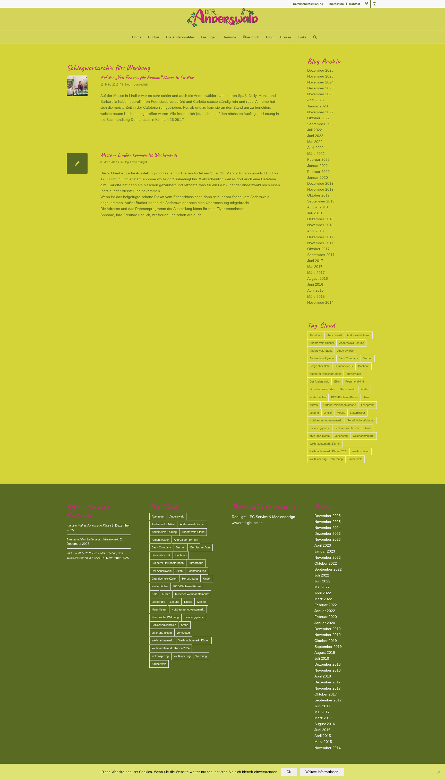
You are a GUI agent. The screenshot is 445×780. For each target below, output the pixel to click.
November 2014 (320, 302)
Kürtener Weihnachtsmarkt (339, 404)
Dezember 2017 (320, 237)
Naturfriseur (357, 412)
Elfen (337, 381)
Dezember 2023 (320, 88)
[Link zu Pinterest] (366, 4)
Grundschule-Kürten (322, 389)
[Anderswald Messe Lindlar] (77, 85)
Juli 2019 (314, 213)
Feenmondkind (354, 381)
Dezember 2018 (320, 219)
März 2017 (316, 272)
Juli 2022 (314, 130)
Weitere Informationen (321, 772)
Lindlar (328, 412)
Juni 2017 (315, 261)
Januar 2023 (317, 106)
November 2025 (320, 76)
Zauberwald (355, 459)
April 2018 (315, 231)
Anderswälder (346, 350)
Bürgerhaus (353, 373)
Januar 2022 (317, 166)
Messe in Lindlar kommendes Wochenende (138, 154)
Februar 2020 (318, 171)
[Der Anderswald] (222, 19)
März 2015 (316, 296)
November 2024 (320, 82)
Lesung (314, 412)
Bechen (367, 358)
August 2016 (317, 278)
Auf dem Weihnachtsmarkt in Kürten (89, 525)
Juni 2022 (315, 136)
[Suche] (313, 37)
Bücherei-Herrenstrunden (325, 373)
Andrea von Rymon (322, 358)
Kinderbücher (318, 397)
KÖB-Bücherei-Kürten (344, 397)
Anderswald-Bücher (322, 342)
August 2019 (317, 207)
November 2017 (320, 243)
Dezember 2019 (320, 183)
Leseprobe (367, 404)
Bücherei (363, 366)
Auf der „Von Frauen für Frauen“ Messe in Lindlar (147, 77)
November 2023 (320, 94)
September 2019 (321, 201)
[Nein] (438, 772)
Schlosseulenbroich (347, 428)
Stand (367, 428)
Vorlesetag (341, 435)
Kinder (365, 389)
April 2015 (315, 290)
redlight (143, 84)
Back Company (348, 358)
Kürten (314, 404)
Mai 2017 (314, 267)
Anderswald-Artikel (358, 335)
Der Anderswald (319, 381)
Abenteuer (316, 335)
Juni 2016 (315, 284)
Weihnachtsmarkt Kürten (325, 443)
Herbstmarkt (348, 389)
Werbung (337, 459)
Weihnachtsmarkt (363, 435)
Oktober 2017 (318, 249)
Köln (366, 397)
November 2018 (320, 225)
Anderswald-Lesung (351, 342)
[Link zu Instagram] (374, 4)
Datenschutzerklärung (308, 3)
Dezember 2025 (320, 70)
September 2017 (321, 255)
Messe (341, 412)
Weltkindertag (318, 459)
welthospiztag (360, 451)
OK (289, 772)
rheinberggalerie (320, 428)
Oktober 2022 (318, 118)
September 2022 (321, 124)
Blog (127, 84)
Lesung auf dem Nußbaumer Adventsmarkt (93, 539)
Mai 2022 (314, 142)
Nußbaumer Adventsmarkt (326, 420)
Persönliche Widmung (360, 420)
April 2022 (315, 148)
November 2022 (320, 112)
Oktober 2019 (318, 195)
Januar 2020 (317, 177)
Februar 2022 (318, 159)
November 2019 (320, 189)
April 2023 (315, 100)
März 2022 (316, 153)
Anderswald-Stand (321, 350)
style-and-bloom (320, 435)
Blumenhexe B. (344, 366)
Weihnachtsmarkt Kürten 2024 (328, 451)
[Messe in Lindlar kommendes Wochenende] (77, 163)
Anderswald (334, 335)
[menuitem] (308, 4)
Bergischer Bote (320, 366)
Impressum (336, 3)
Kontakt (354, 3)
